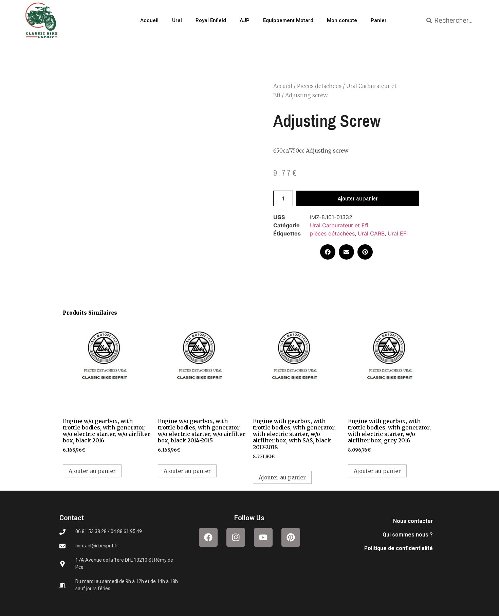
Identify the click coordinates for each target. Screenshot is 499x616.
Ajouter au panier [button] (92, 471)
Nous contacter (413, 521)
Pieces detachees (319, 86)
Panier (379, 20)
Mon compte (342, 20)
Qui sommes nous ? (408, 534)
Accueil (149, 20)
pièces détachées (332, 233)
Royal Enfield (211, 20)
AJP (245, 20)
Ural (177, 20)
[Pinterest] (290, 537)
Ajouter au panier (358, 198)
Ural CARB (371, 233)
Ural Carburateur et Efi (339, 225)
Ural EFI (398, 233)
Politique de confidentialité (398, 548)
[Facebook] (208, 537)
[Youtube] (263, 537)
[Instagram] (235, 537)
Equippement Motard (288, 20)
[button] (327, 252)
